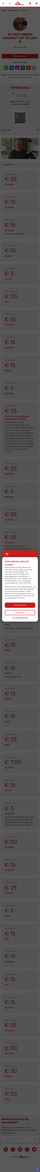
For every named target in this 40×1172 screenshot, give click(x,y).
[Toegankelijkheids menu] (37, 1169)
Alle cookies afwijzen (20, 618)
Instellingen (20, 612)
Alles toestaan (20, 605)
